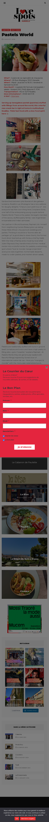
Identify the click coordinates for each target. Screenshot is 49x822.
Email (6, 421)
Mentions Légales (27, 818)
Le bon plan (9, 440)
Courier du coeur (11, 436)
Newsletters (9, 431)
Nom (5, 411)
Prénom (7, 400)
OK (17, 818)
